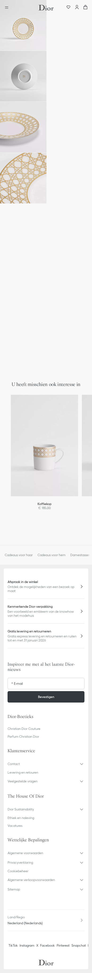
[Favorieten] (68, 7)
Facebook (47, 945)
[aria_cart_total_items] (85, 7)
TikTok (13, 945)
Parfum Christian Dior (23, 736)
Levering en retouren (23, 772)
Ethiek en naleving (21, 818)
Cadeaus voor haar (19, 555)
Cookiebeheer (18, 871)
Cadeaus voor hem (52, 555)
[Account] (77, 7)
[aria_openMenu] (8, 7)
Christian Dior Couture (24, 729)
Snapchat (78, 945)
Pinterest (63, 945)
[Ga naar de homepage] (46, 7)
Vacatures (15, 826)
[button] (23, 25)
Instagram (27, 945)
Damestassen (80, 555)
